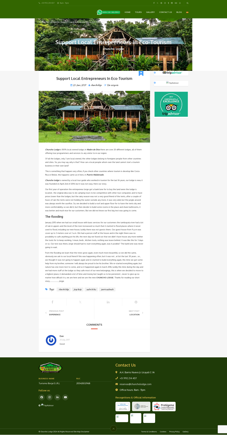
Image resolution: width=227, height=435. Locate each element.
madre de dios (91, 290)
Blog (179, 12)
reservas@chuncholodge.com (135, 384)
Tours (138, 12)
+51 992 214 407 (128, 378)
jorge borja (77, 290)
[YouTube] (65, 398)
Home (127, 12)
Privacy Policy (174, 432)
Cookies (163, 432)
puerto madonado (107, 290)
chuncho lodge (64, 290)
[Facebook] (42, 398)
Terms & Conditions (149, 432)
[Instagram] (50, 398)
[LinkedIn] (57, 398)
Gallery (150, 12)
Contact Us (165, 12)
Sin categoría (52, 22)
